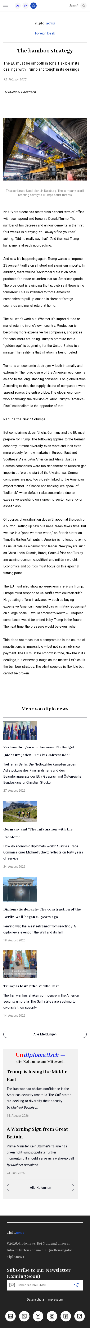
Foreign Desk (45, 33)
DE (17, 5)
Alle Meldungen (45, 1034)
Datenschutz (35, 1299)
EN (25, 5)
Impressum (55, 1299)
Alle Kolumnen (40, 1188)
